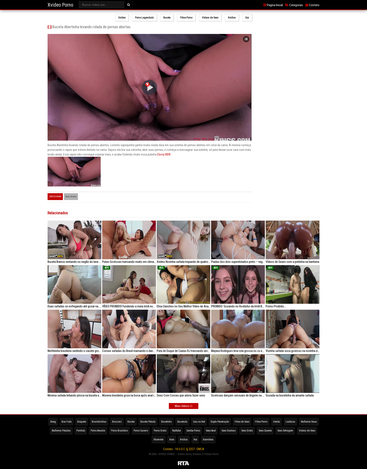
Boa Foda (67, 421)
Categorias (296, 5)
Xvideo (122, 17)
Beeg (53, 421)
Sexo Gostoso (229, 430)
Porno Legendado (144, 17)
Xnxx (171, 439)
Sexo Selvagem (285, 430)
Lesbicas (290, 421)
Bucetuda (182, 421)
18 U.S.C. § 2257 (185, 449)
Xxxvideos (208, 439)
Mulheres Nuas (309, 421)
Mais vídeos (182, 406)
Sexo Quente (265, 430)
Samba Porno (193, 430)
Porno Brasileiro (119, 430)
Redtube (176, 430)
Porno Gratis (160, 430)
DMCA (200, 449)
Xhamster (159, 439)
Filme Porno (186, 17)
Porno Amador (98, 430)
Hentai (276, 421)
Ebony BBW (163, 154)
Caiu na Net (199, 421)
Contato (313, 5)
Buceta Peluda (147, 421)
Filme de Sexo (242, 421)
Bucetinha (166, 421)
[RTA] (183, 464)
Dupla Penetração (220, 421)
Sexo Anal (211, 430)
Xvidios (232, 17)
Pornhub (80, 430)
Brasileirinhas (99, 421)
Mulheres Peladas (61, 430)
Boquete (81, 421)
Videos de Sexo (210, 17)
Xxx (247, 17)
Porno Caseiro (141, 430)
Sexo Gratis (70, 196)
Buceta (167, 17)
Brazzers (117, 421)
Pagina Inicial (274, 5)
